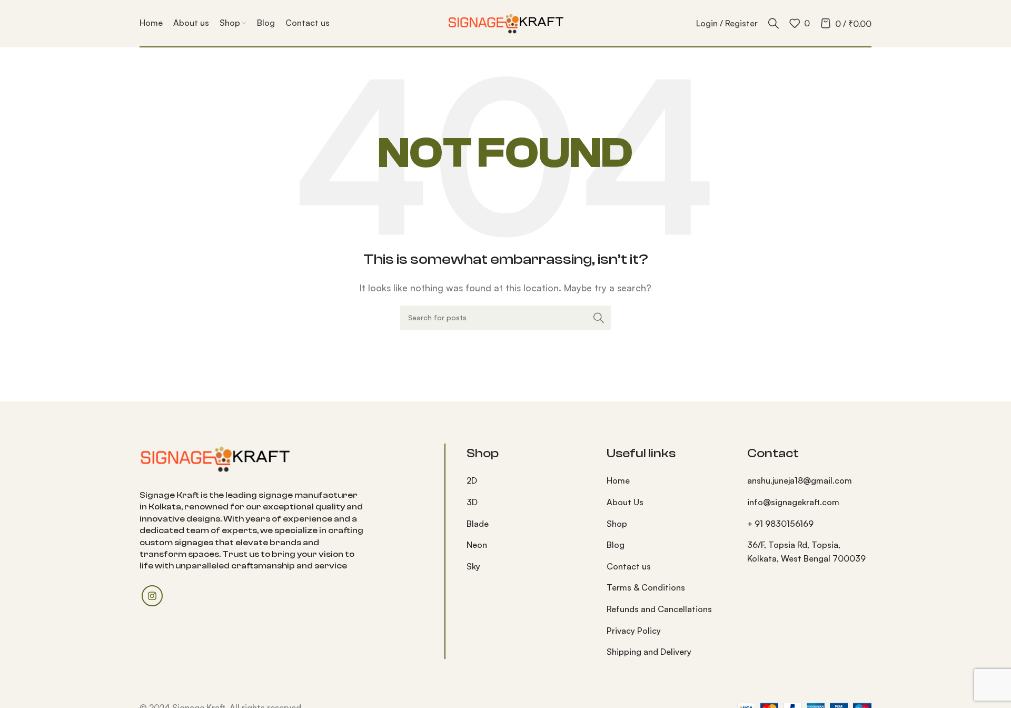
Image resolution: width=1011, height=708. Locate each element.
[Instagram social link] (152, 595)
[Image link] (215, 457)
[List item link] (529, 481)
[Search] (773, 23)
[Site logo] (505, 22)
